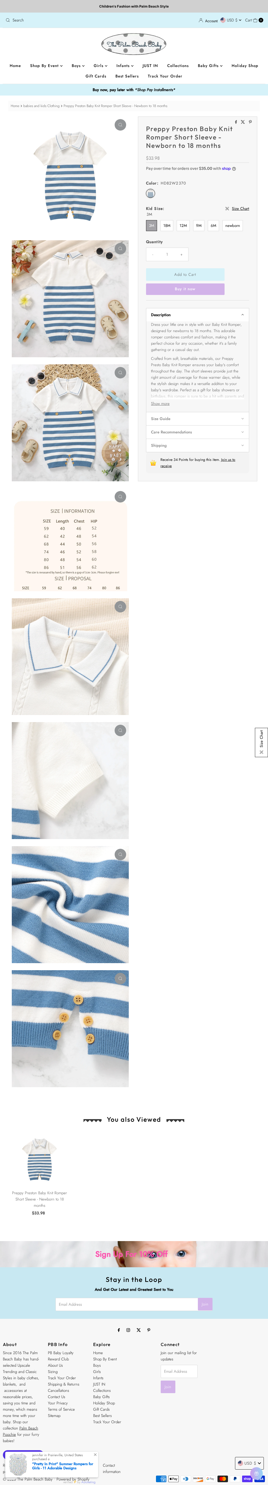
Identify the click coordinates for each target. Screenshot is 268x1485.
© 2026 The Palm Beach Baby (28, 1479)
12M (183, 225)
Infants (123, 66)
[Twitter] (139, 1330)
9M (199, 225)
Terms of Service (61, 1409)
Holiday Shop (245, 66)
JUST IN (150, 66)
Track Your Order (165, 76)
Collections (178, 66)
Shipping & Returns (63, 1384)
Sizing (53, 1372)
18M (166, 225)
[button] (197, 314)
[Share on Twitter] (243, 122)
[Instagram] (128, 1330)
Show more (160, 403)
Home (15, 66)
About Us (55, 1365)
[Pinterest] (148, 1330)
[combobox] (67, 20)
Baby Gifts (209, 66)
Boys (77, 66)
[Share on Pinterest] (250, 122)
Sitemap (54, 1416)
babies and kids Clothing (41, 105)
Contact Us (56, 1397)
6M (213, 225)
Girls (99, 66)
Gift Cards (96, 76)
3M (151, 225)
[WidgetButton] (256, 1473)
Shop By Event (45, 66)
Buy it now (185, 289)
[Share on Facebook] (236, 122)
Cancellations (58, 1390)
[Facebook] (119, 1330)
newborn (232, 225)
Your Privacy (58, 1403)
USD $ (233, 20)
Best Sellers (127, 76)
